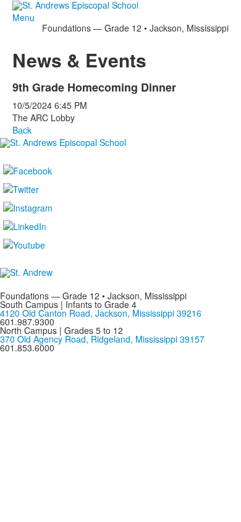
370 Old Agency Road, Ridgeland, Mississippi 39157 (102, 339)
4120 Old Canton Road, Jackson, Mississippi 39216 (100, 313)
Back (22, 130)
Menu (23, 17)
